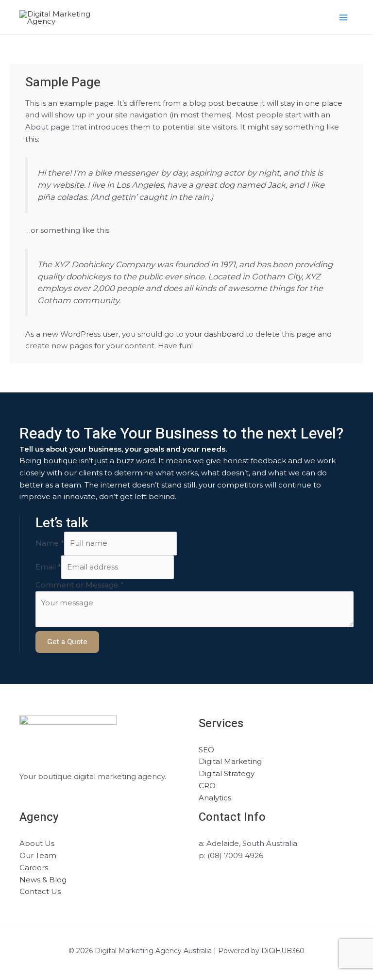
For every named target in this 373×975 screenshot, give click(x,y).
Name (49, 543)
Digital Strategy (226, 773)
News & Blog (43, 879)
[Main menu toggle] (343, 17)
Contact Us (40, 891)
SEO (206, 749)
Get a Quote (67, 641)
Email (48, 566)
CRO (207, 785)
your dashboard (215, 334)
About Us (36, 843)
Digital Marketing (230, 761)
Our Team (37, 855)
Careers (33, 867)
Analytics (215, 797)
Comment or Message (79, 584)
